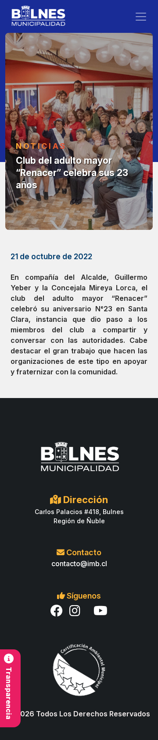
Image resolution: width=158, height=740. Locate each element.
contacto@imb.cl (79, 563)
